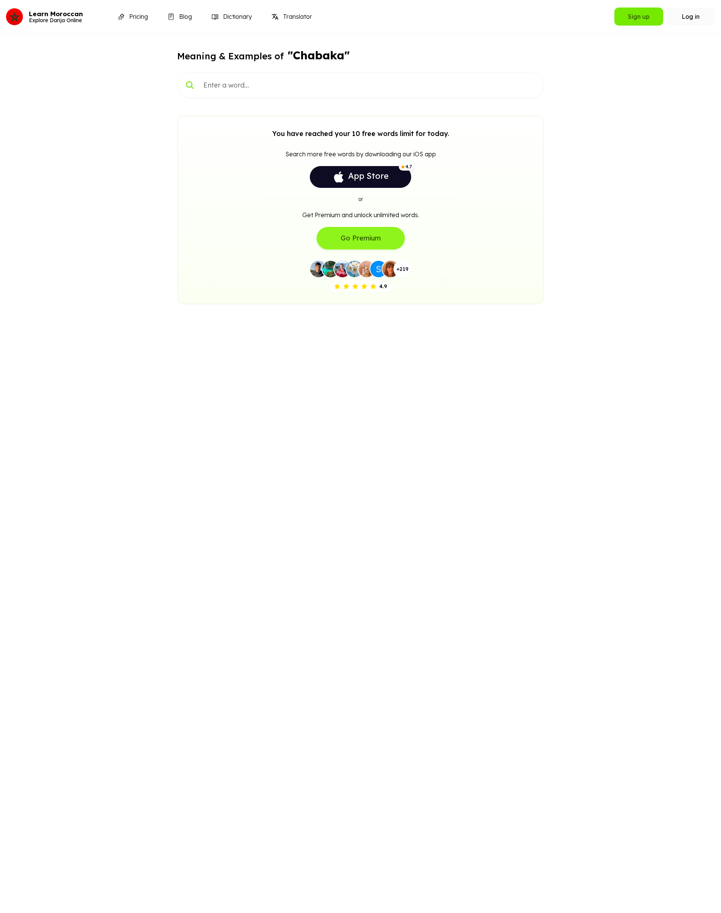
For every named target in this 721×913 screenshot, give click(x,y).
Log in (691, 16)
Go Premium (361, 238)
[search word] (190, 85)
